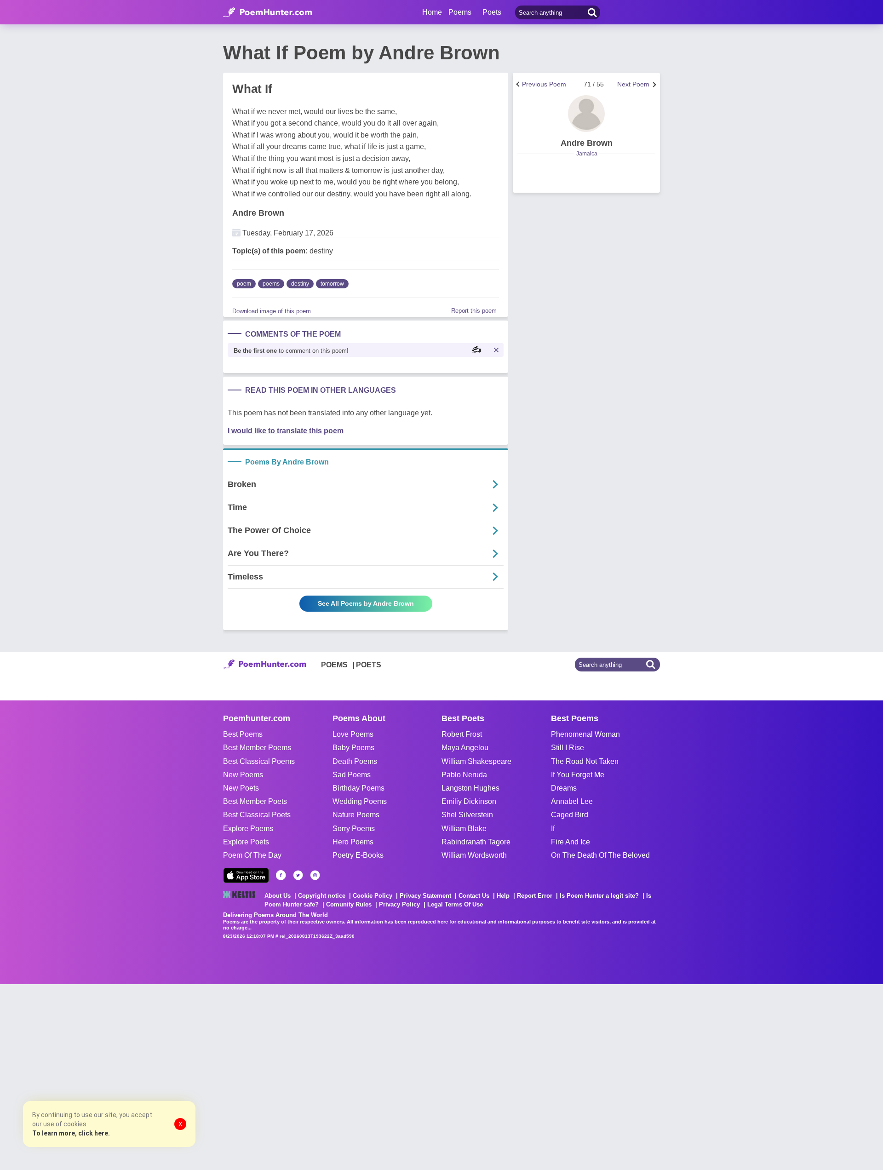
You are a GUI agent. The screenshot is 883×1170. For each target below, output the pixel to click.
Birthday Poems (358, 788)
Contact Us (474, 895)
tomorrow (332, 284)
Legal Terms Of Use (455, 904)
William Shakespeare (476, 761)
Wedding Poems (360, 801)
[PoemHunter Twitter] (298, 875)
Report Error (534, 895)
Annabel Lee (572, 801)
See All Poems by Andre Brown (366, 603)
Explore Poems (248, 828)
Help (503, 895)
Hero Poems (353, 842)
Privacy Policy (399, 904)
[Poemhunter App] (246, 875)
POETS (368, 665)
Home (432, 12)
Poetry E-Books (358, 855)
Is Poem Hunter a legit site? (599, 895)
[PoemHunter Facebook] (281, 875)
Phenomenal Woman (585, 734)
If (553, 828)
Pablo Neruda (464, 775)
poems (271, 284)
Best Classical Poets (257, 815)
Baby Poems (353, 747)
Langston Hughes (470, 788)
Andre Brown (258, 213)
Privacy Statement (425, 895)
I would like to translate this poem (286, 431)
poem (244, 284)
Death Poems (355, 761)
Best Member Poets (255, 801)
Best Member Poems (257, 747)
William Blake (464, 828)
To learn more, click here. (71, 1133)
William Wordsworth (474, 855)
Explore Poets (246, 842)
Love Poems (353, 734)
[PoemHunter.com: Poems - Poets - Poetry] (267, 12)
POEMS (334, 665)
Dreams (564, 788)
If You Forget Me (577, 775)
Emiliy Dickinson (469, 801)
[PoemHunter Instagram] (315, 875)
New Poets (241, 788)
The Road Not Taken (585, 761)
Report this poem (474, 310)
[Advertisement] (138, 1076)
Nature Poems (356, 815)
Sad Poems (352, 775)
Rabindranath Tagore (476, 842)
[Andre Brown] (586, 113)
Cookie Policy (372, 895)
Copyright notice (321, 895)
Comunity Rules (349, 904)
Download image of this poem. (272, 311)
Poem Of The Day (252, 855)
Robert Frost (462, 734)
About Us (277, 895)
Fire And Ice (570, 842)
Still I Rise (567, 747)
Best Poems (243, 734)
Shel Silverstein (467, 815)
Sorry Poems (354, 828)
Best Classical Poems (259, 761)
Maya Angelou (465, 747)
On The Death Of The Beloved (600, 855)
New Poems (243, 775)
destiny (300, 284)
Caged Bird (569, 815)
